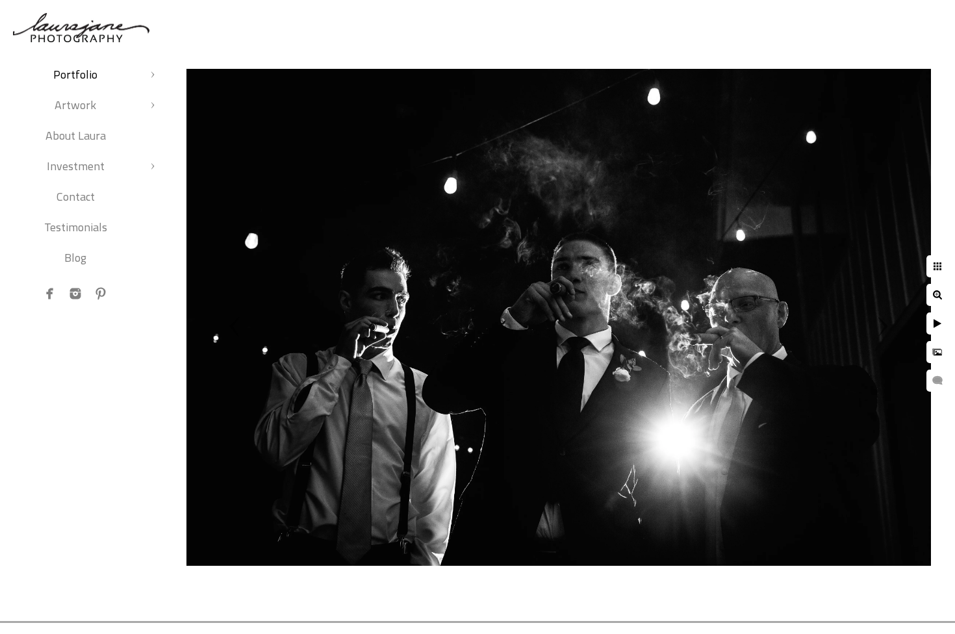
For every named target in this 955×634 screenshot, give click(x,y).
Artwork (75, 105)
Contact (76, 196)
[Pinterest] (101, 294)
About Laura (75, 135)
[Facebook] (50, 294)
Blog (75, 257)
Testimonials (75, 227)
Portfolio (75, 74)
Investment (76, 166)
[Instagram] (75, 294)
